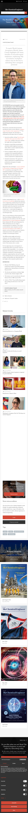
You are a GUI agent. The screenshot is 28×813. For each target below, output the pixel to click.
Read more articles (11, 298)
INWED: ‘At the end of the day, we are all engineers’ (12, 351)
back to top (22, 740)
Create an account (14, 522)
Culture (10, 531)
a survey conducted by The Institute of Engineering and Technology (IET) (14, 168)
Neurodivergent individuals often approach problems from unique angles (14, 139)
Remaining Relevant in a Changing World (12, 331)
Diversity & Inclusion (19, 531)
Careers (5, 531)
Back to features (8, 296)
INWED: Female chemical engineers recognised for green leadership (13, 373)
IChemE (6, 329)
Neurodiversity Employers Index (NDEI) (11, 228)
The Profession (8, 370)
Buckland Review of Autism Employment (12, 220)
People (6, 39)
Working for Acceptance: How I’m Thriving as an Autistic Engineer (14, 414)
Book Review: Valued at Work (9, 393)
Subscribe (20, 1)
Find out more (14, 494)
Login (26, 1)
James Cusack (13, 288)
